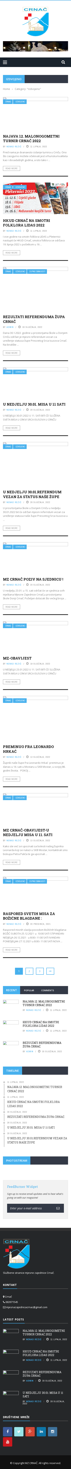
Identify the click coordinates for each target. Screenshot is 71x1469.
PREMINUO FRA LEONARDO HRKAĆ (28, 749)
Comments (47, 990)
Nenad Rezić (14, 146)
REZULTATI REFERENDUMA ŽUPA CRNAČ (34, 319)
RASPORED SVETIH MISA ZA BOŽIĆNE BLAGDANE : (29, 916)
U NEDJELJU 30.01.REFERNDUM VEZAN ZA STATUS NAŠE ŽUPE (32, 494)
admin (10, 327)
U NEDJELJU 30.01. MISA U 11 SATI (34, 404)
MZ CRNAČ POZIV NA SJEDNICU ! (33, 579)
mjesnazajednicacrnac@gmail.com (26, 1307)
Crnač (8, 101)
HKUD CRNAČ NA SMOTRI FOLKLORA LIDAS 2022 (26, 222)
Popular (29, 990)
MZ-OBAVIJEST (17, 658)
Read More (12, 168)
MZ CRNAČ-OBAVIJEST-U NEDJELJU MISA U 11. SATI (27, 832)
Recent (11, 990)
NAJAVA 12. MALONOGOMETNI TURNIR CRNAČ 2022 (31, 138)
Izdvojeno (20, 101)
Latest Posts (13, 1319)
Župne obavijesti (37, 271)
